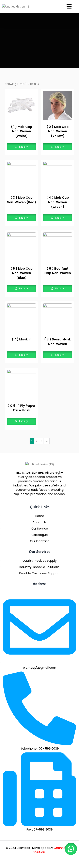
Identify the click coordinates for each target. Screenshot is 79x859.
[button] (69, 6)
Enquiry (23, 146)
